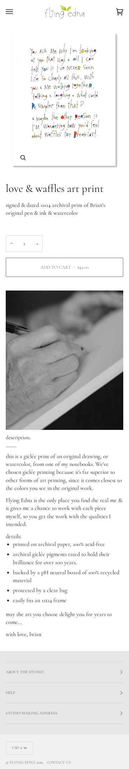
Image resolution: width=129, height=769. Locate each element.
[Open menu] (16, 12)
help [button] (10, 692)
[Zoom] (23, 158)
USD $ (17, 747)
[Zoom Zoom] (64, 100)
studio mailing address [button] (31, 713)
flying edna (22, 762)
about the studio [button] (24, 672)
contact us (59, 762)
